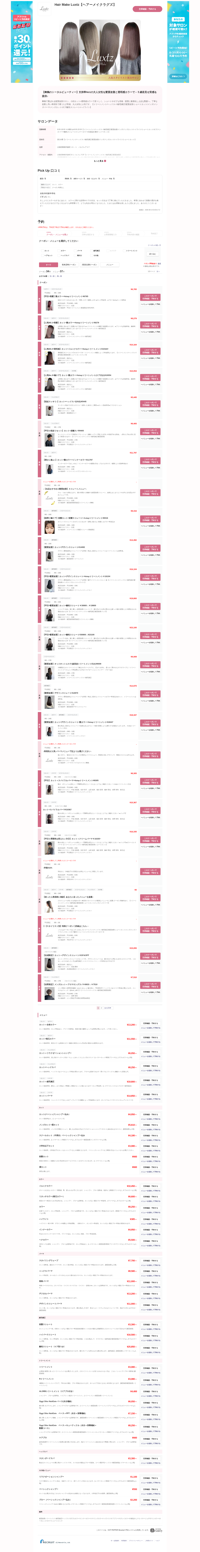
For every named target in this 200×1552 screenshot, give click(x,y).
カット (46, 251)
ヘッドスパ (65, 255)
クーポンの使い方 (154, 245)
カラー (63, 251)
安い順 (52, 276)
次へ (158, 271)
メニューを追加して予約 (151, 304)
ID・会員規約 (115, 1540)
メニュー (109, 265)
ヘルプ (158, 1540)
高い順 (59, 276)
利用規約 (124, 1540)
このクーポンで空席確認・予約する (150, 297)
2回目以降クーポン (89, 265)
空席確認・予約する (147, 9)
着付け (79, 255)
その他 (95, 255)
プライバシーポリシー (136, 1540)
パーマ (79, 251)
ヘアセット (48, 255)
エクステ (113, 251)
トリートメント (132, 251)
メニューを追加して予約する (150, 1028)
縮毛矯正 (96, 251)
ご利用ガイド (149, 1540)
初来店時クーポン (69, 265)
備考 (159, 263)
